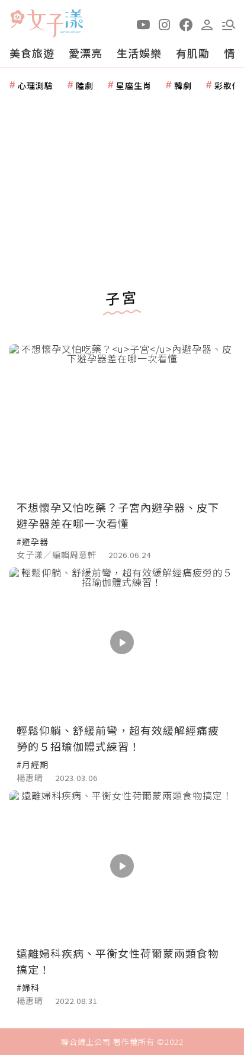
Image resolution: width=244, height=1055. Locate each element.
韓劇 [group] (183, 85)
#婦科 (28, 987)
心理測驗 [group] (35, 85)
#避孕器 (33, 541)
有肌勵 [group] (193, 52)
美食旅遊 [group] (31, 52)
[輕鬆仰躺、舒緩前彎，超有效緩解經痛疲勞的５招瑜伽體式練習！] (122, 643)
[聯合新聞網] (17, 19)
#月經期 (33, 764)
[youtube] (143, 23)
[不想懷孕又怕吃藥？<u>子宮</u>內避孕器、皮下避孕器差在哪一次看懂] (122, 419)
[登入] (207, 23)
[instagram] (164, 23)
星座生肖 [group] (134, 85)
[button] (228, 23)
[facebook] (185, 23)
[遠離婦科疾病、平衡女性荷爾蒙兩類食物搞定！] (122, 866)
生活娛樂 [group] (139, 52)
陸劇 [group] (85, 85)
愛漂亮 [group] (85, 52)
